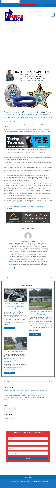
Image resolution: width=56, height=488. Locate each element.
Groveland (39, 114)
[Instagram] (51, 2)
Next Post (51, 277)
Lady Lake (12, 116)
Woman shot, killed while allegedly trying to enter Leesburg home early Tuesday (40, 318)
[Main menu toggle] (53, 15)
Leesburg (18, 116)
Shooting (17, 316)
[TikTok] (54, 2)
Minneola (28, 116)
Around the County (8, 114)
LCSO (23, 360)
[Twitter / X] (11, 268)
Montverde (33, 116)
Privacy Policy (26, 481)
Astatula (15, 114)
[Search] (19, 1)
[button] (28, 5)
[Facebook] (47, 2)
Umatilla (48, 116)
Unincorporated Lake (8, 117)
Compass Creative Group (42, 481)
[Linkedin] (14, 121)
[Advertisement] (28, 34)
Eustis (23, 114)
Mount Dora (39, 116)
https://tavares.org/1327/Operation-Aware (19, 201)
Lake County (9, 118)
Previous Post (5, 277)
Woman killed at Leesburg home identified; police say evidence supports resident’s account (14, 312)
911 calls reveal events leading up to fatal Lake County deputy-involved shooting (15, 355)
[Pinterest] (10, 121)
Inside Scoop (7, 116)
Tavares (44, 116)
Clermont (20, 114)
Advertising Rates (28, 477)
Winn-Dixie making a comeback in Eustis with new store (17, 399)
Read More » (9, 328)
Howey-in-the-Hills (47, 114)
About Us (28, 475)
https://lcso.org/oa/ (34, 201)
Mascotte (23, 116)
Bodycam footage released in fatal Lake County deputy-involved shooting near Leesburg (25, 397)
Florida (45, 117)
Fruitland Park (33, 114)
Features (28, 114)
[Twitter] (49, 2)
